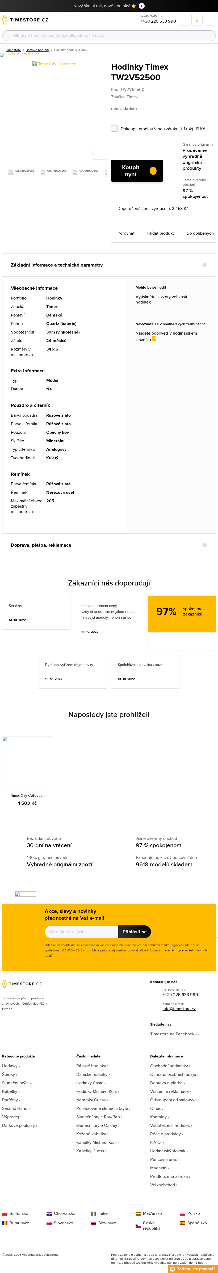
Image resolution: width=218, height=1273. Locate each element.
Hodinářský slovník (167, 1151)
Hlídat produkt (160, 233)
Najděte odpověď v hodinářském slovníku (166, 337)
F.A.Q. (156, 1142)
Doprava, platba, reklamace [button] (41, 545)
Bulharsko (19, 1213)
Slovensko (63, 1223)
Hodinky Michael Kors (96, 1091)
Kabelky (9, 1091)
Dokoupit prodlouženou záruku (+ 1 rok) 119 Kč (168, 128)
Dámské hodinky (91, 1074)
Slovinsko (107, 1223)
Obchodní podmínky (169, 1066)
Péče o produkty (165, 1134)
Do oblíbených (200, 233)
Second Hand (14, 1108)
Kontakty (158, 1117)
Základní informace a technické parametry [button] (57, 265)
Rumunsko (19, 1223)
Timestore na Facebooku (173, 1034)
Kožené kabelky (91, 1134)
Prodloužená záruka (169, 1176)
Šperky (8, 1074)
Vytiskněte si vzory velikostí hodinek (161, 299)
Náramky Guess (91, 1100)
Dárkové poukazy (18, 1125)
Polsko (193, 1213)
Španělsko (197, 1223)
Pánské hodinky (91, 1066)
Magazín (158, 1168)
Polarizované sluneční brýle (102, 1108)
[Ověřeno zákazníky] (20, 55)
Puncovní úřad (163, 1159)
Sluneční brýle (15, 1083)
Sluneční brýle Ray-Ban (98, 1117)
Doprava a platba (166, 1083)
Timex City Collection (27, 795)
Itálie (103, 1213)
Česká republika (152, 1225)
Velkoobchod (162, 1185)
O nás (155, 1108)
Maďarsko (152, 1213)
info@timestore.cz (179, 1009)
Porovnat (126, 233)
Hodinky (10, 1066)
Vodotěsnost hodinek (170, 1125)
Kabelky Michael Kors (96, 1142)
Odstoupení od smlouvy (172, 1100)
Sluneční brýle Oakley (96, 1125)
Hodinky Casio (89, 1083)
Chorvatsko (64, 1213)
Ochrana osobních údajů (173, 1074)
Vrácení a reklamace (169, 1091)
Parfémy (10, 1100)
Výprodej (10, 1117)
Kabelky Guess (90, 1151)
